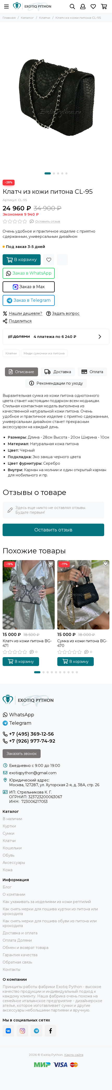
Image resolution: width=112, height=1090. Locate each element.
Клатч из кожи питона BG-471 (27, 643)
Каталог (27, 18)
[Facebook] (50, 1031)
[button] (48, 173)
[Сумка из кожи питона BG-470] (83, 594)
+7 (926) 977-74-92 (32, 741)
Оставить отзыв (53, 530)
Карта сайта (73, 1055)
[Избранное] (48, 259)
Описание (24, 372)
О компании (14, 894)
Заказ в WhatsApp (32, 273)
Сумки (8, 833)
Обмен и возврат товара (25, 947)
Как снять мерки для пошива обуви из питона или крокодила (50, 923)
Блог (7, 887)
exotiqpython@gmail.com (33, 773)
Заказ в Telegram (32, 300)
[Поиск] (72, 6)
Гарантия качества (20, 955)
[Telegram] (36, 1031)
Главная (9, 18)
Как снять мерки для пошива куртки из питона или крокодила (50, 911)
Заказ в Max (32, 286)
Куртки (9, 826)
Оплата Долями (17, 940)
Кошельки (12, 848)
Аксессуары (14, 862)
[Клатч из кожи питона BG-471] (29, 594)
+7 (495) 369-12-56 (31, 734)
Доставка (62, 372)
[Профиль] (83, 6)
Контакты (11, 969)
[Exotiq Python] (32, 6)
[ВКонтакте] (8, 1031)
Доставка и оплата (20, 933)
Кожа (8, 870)
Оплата (96, 372)
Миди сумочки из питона (44, 353)
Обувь (8, 855)
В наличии (12, 818)
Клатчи (44, 18)
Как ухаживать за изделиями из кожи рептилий (47, 901)
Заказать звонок (22, 753)
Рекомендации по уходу (59, 383)
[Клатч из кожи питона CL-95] (56, 96)
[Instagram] (22, 1031)
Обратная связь (17, 962)
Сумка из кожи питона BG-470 (82, 643)
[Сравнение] (62, 259)
